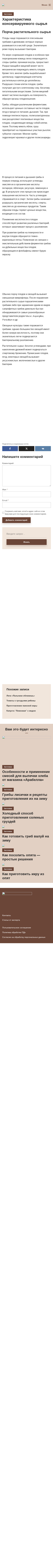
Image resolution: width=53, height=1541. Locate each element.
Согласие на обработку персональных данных (23, 937)
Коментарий (8, 463)
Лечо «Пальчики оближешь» (21, 695)
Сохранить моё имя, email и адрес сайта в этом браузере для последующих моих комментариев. (25, 512)
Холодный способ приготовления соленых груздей (23, 817)
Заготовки (8, 14)
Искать (26, 542)
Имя (5, 489)
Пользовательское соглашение (16, 927)
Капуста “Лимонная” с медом (21, 710)
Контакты (6, 915)
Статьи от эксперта (11, 920)
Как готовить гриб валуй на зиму (25, 838)
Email (5, 500)
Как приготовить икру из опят (23, 876)
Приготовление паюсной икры (22, 705)
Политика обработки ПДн (14, 932)
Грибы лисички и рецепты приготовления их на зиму (24, 797)
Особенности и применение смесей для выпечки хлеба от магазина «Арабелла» (26, 776)
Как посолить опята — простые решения (21, 857)
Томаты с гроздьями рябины (21, 700)
